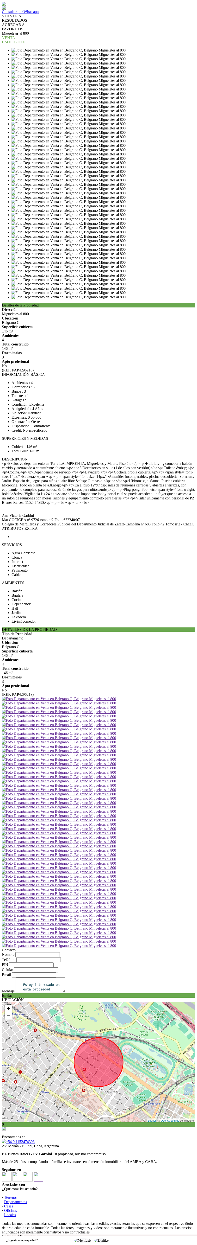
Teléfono (8, 960)
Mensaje (8, 991)
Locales (10, 1215)
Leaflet (152, 1120)
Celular (7, 970)
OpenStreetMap (170, 1120)
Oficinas (10, 1210)
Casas (8, 1206)
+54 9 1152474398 (20, 1142)
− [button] (8, 1016)
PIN (5, 965)
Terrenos (10, 1197)
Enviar (7, 995)
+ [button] (8, 1008)
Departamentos (15, 1202)
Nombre (8, 954)
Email (6, 975)
